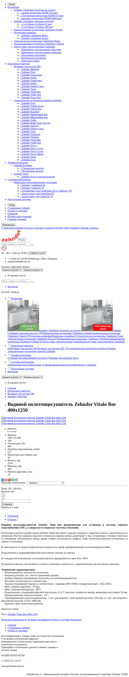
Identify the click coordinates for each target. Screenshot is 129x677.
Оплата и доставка (18, 210)
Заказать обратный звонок (15, 266)
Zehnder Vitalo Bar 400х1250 (22, 614)
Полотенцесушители (19, 63)
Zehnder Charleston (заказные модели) (34, 21)
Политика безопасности (14, 619)
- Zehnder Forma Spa (30, 109)
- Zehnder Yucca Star (30, 97)
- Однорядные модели (32, 168)
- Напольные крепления (33, 58)
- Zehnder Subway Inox (32, 86)
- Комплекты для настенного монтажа (40, 49)
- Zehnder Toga (28, 131)
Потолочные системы (19, 199)
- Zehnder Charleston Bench (34, 38)
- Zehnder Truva (28, 89)
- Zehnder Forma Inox (31, 75)
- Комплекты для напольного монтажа (40, 52)
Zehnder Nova (21, 174)
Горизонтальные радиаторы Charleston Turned (38, 29)
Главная (12, 388)
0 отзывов (12, 431)
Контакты (13, 286)
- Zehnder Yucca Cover (31, 151)
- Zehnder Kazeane (29, 111)
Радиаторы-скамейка (25, 32)
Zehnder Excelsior (23, 165)
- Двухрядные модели (31, 171)
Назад (12, 4)
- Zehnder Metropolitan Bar (34, 114)
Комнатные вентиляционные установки (35, 182)
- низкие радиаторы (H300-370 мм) (38, 12)
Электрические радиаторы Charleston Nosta (37, 41)
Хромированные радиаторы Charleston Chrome (39, 44)
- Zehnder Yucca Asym (31, 148)
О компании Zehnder (19, 208)
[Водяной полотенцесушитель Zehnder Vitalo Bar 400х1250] (33, 417)
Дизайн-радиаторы (18, 162)
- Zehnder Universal (30, 134)
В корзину (7, 504)
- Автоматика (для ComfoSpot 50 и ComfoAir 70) (46, 191)
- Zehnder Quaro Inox (31, 80)
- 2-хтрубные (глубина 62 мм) (36, 24)
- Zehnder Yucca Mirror (32, 154)
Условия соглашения (39, 619)
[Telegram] (16, 480)
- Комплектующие (30, 61)
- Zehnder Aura (27, 103)
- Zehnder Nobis (28, 77)
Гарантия (12, 213)
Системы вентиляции (19, 179)
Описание (13, 516)
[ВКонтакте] (2, 480)
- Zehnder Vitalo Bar (30, 92)
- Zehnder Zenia (28, 157)
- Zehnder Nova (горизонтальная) (37, 176)
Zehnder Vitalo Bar (17, 396)
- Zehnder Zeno (28, 159)
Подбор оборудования (19, 216)
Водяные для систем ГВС (27, 66)
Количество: (7, 491)
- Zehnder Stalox (28, 83)
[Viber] (9, 480)
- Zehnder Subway (29, 126)
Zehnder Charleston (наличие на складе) (35, 10)
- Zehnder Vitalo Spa (30, 94)
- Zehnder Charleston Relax (34, 35)
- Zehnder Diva (27, 72)
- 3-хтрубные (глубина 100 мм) (36, 27)
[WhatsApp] (13, 480)
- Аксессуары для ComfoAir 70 (36, 196)
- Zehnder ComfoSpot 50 (32, 185)
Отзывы (13, 519)
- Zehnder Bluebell (29, 69)
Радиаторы (13, 7)
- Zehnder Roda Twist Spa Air (35, 123)
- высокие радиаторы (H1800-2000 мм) (41, 18)
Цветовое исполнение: (13, 482)
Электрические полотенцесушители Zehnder (38, 100)
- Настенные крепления (32, 55)
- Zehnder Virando (29, 137)
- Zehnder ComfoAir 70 (32, 188)
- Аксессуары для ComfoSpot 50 (37, 193)
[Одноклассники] (6, 480)
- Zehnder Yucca (28, 145)
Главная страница (17, 219)
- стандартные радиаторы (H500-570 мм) (42, 15)
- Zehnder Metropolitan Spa (34, 117)
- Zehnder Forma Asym (31, 106)
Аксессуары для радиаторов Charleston (34, 46)
